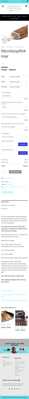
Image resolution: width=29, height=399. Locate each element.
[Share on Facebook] (2, 192)
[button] (3, 6)
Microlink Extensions (9, 187)
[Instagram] (7, 1)
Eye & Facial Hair (24, 16)
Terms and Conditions (19, 363)
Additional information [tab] (8, 205)
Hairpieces (14, 16)
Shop (4, 360)
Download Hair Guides (7, 364)
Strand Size (4, 86)
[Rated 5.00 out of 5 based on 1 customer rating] (14, 67)
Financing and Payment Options (20, 368)
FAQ (16, 373)
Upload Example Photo (7, 141)
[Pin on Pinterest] (11, 192)
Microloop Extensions (20, 187)
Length (3, 76)
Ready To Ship (4, 16)
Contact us (17, 375)
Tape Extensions (5, 326)
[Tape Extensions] (7, 316)
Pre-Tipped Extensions (7, 290)
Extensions (19, 16)
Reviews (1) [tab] (4, 208)
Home (3, 47)
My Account (24, 1)
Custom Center (9, 16)
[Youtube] (4, 1)
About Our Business (7, 362)
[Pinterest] (6, 1)
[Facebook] (1, 1)
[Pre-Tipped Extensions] (21, 318)
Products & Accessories (14, 18)
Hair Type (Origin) (6, 92)
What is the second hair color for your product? (13, 113)
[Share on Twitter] (5, 192)
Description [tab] (5, 202)
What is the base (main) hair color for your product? (12, 103)
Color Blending (5, 133)
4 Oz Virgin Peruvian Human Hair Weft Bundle (14, 300)
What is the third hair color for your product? (12, 123)
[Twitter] (2, 1)
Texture (3, 81)
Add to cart (15, 171)
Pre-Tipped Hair (20, 47)
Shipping (17, 365)
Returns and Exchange (20, 361)
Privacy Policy (18, 371)
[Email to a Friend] (8, 192)
